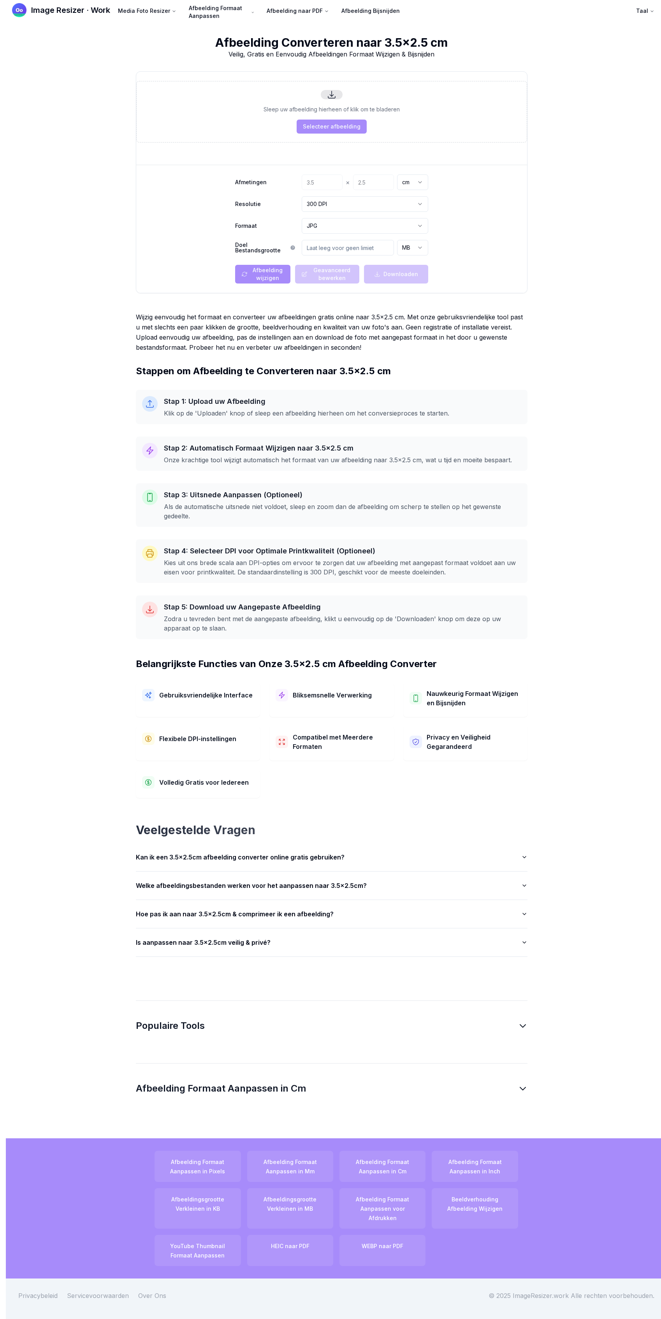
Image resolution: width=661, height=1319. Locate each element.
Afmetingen (251, 182)
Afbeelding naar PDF (295, 10)
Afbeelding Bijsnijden (370, 10)
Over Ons (152, 1296)
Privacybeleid (38, 1296)
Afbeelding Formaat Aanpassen (215, 12)
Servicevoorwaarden (98, 1296)
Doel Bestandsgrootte (258, 247)
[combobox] (412, 182)
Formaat (246, 226)
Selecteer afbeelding (331, 126)
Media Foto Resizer (144, 10)
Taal (642, 10)
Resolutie (248, 204)
